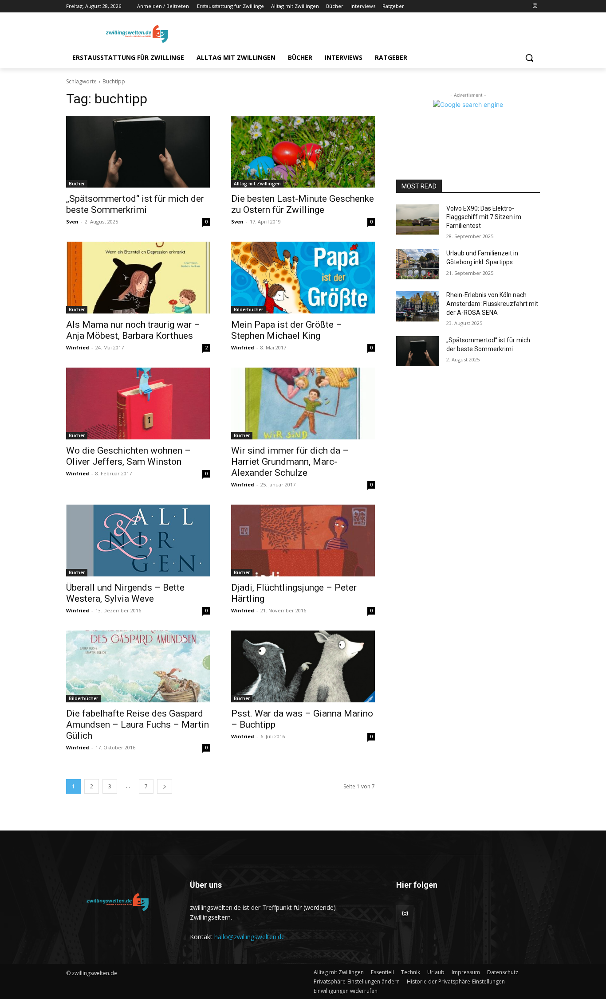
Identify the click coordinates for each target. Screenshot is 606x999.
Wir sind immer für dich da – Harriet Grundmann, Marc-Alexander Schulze (290, 461)
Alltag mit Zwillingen (257, 183)
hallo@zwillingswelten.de (249, 936)
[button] (529, 57)
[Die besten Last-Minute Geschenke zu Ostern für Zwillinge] (303, 152)
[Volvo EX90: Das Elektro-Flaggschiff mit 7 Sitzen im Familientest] (417, 219)
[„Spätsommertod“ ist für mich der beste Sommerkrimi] (138, 152)
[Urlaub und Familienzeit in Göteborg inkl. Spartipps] (417, 264)
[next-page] (164, 786)
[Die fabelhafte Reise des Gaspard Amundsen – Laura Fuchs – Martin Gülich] (138, 666)
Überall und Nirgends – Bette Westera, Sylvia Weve (125, 593)
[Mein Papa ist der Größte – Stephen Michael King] (303, 277)
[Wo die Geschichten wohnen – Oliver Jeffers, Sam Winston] (138, 403)
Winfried (77, 347)
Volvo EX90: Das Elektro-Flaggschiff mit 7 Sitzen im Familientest (483, 217)
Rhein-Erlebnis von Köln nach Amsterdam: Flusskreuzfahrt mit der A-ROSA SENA (492, 303)
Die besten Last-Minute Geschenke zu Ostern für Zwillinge (302, 204)
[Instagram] (535, 6)
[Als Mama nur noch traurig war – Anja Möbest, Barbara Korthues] (138, 277)
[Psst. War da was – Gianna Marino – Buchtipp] (303, 666)
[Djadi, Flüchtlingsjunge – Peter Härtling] (303, 540)
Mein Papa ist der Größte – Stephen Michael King (286, 330)
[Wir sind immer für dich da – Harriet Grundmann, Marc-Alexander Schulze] (303, 403)
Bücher (77, 183)
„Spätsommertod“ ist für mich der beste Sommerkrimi (135, 204)
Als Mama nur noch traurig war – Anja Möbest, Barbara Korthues (133, 330)
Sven (72, 221)
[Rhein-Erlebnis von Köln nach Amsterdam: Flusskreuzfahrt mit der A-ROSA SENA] (417, 306)
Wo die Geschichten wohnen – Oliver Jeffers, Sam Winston (128, 456)
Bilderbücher (248, 309)
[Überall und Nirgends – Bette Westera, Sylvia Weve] (138, 540)
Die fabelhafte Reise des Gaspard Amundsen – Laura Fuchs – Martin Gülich (137, 724)
